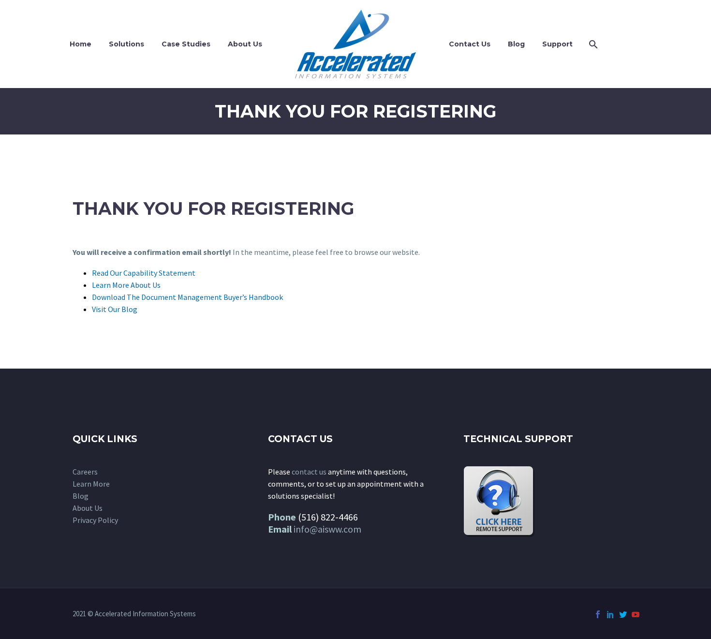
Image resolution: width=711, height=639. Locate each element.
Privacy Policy (95, 520)
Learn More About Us (126, 285)
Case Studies (186, 44)
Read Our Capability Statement (143, 273)
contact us (309, 471)
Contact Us (469, 44)
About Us (245, 44)
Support (557, 44)
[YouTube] (635, 614)
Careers (85, 471)
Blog (516, 44)
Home (80, 44)
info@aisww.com (327, 529)
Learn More (91, 484)
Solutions (126, 44)
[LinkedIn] (610, 614)
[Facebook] (598, 614)
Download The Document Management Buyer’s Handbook (187, 297)
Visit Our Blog (114, 309)
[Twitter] (623, 614)
